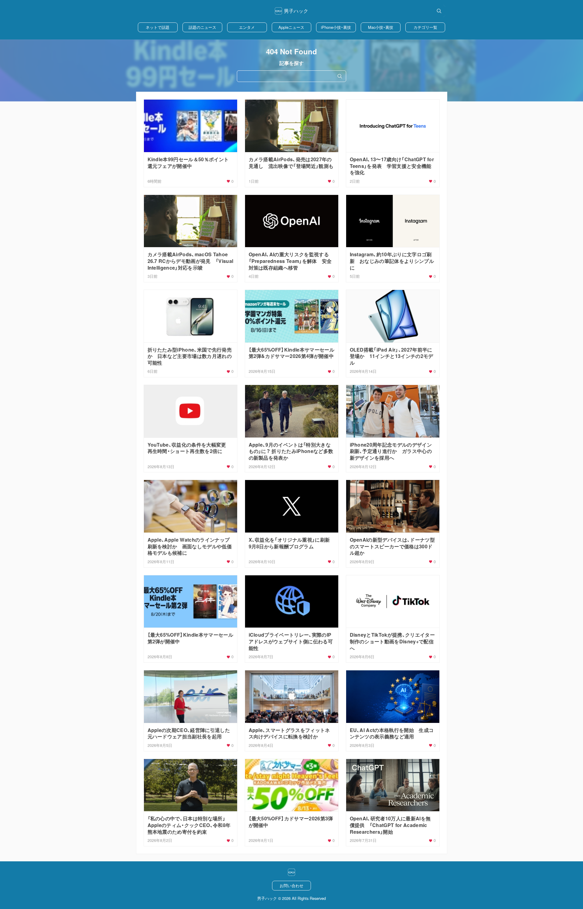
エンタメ (247, 27)
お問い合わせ (291, 885)
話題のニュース (202, 27)
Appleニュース (291, 27)
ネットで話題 (157, 27)
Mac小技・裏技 (380, 27)
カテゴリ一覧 (425, 27)
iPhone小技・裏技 (336, 27)
